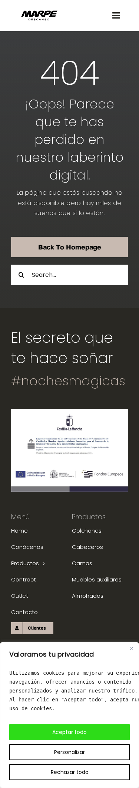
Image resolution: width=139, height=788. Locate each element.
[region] (69, 715)
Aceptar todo (69, 732)
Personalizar (69, 752)
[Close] (131, 648)
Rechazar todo (70, 772)
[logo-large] (39, 13)
